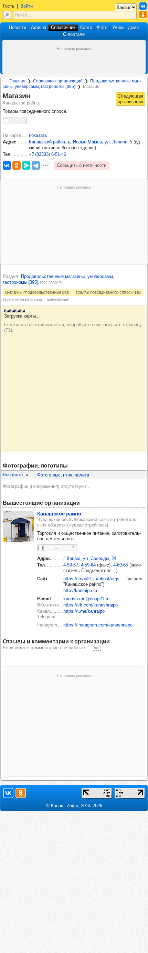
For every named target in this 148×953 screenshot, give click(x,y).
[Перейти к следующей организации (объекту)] (130, 99)
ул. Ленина (116, 141)
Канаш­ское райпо (59, 513)
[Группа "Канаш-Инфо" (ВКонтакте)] (143, 6)
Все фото (13, 474)
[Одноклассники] (16, 165)
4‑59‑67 (70, 565)
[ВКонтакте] (7, 165)
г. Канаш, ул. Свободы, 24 (89, 558)
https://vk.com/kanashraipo (90, 605)
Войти (26, 6)
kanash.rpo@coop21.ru (86, 598)
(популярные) (57, 299)
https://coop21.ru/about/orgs (91, 578)
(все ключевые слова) (22, 299)
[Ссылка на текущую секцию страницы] (34, 96)
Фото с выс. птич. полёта (63, 475)
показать (38, 135)
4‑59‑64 (88, 565)
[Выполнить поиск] (7, 15)
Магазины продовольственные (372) (37, 292)
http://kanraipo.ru (80, 590)
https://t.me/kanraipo (84, 611)
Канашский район (47, 141)
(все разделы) (52, 282)
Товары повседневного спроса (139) (108, 292)
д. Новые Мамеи (85, 141)
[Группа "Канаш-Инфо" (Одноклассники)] (143, 14)
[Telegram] (36, 165)
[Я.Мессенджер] (26, 165)
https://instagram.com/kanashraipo (98, 625)
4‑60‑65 (120, 565)
